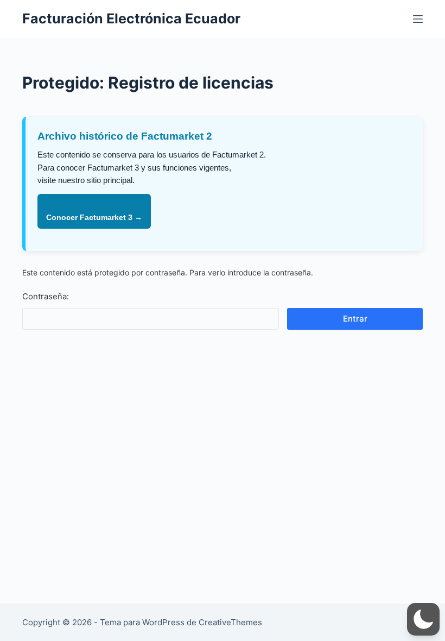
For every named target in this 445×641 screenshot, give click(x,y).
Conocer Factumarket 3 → (94, 217)
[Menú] (418, 19)
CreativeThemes (230, 622)
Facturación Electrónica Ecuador (131, 18)
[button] (423, 619)
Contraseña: (45, 296)
